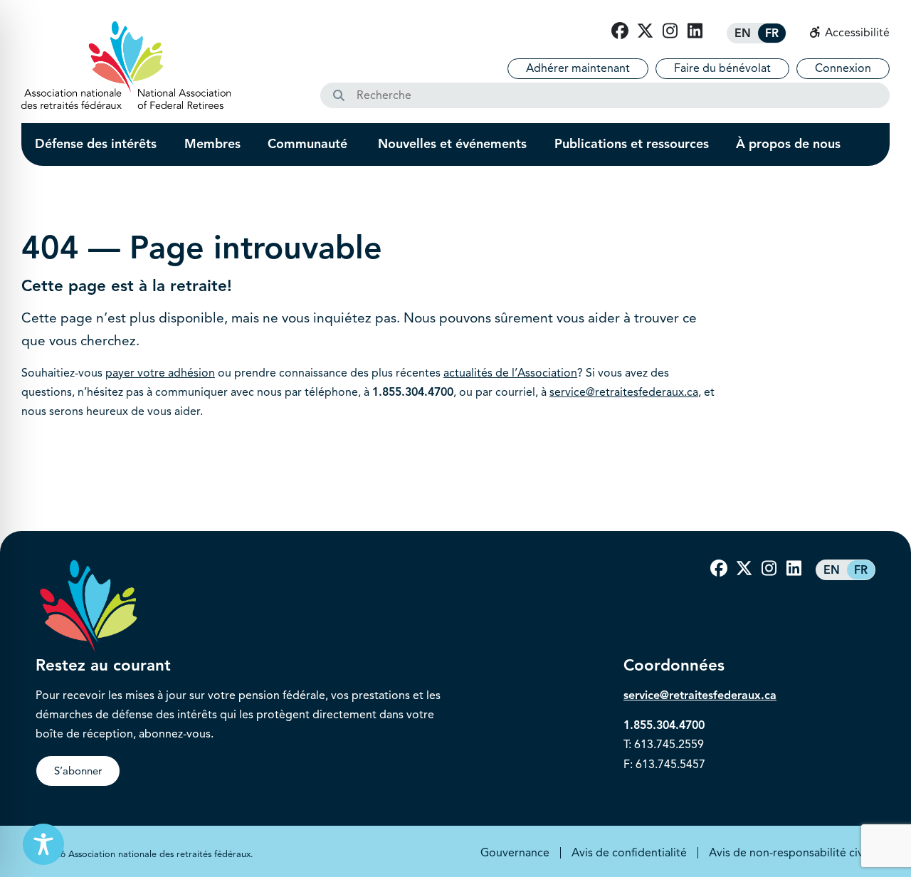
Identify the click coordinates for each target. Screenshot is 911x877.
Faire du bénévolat (722, 68)
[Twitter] (644, 31)
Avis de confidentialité (629, 852)
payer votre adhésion (160, 373)
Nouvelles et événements (452, 144)
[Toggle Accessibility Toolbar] (43, 844)
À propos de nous (788, 144)
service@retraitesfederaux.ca (623, 392)
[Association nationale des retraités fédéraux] (126, 65)
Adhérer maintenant (578, 68)
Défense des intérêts (96, 144)
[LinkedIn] (694, 31)
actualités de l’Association (510, 373)
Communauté (309, 144)
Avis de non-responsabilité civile (792, 852)
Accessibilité (856, 33)
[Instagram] (669, 31)
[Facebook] (620, 31)
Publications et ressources (631, 144)
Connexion (843, 68)
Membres (212, 144)
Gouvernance (514, 852)
